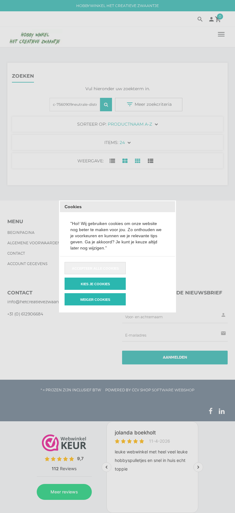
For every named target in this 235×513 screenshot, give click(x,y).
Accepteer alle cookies (95, 268)
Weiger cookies (95, 299)
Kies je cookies (95, 284)
